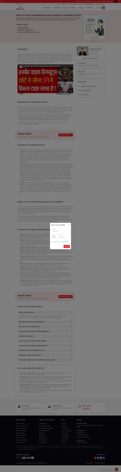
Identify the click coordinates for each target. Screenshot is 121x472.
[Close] (69, 225)
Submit (67, 246)
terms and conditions (63, 241)
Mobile (61, 235)
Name (54, 229)
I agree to (61, 241)
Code (54, 235)
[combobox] (54, 237)
